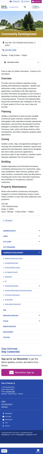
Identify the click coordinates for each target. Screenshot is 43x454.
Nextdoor (8, 420)
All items (8, 221)
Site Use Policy (6, 404)
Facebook (8, 413)
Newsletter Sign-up (24, 372)
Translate (16, 1)
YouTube (8, 416)
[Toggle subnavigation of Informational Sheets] (39, 286)
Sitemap (26, 1)
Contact (37, 1)
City (6, 423)
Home (3, 401)
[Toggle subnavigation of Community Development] (39, 252)
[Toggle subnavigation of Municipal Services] (39, 315)
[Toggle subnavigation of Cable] (39, 236)
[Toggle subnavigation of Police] (39, 321)
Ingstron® (29, 434)
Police (7, 426)
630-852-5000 (10, 50)
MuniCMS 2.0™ (5, 434)
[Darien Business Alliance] (36, 7)
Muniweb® (20, 434)
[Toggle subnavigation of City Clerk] (39, 241)
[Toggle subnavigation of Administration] (39, 230)
